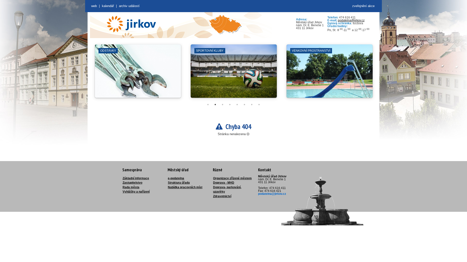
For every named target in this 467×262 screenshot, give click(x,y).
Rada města (131, 187)
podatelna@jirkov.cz (351, 20)
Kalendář (108, 6)
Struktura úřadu (179, 182)
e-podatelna (176, 178)
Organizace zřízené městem (232, 178)
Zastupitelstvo (132, 182)
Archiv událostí (129, 6)
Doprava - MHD (223, 182)
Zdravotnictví (222, 196)
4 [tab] (229, 104)
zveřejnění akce (363, 6)
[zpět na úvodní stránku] (131, 24)
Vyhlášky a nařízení (136, 191)
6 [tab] (244, 104)
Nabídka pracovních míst (185, 187)
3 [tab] (222, 104)
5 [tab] (237, 104)
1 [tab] (208, 104)
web (94, 6)
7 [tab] (251, 104)
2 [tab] (215, 104)
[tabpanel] (138, 73)
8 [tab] (259, 104)
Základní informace (136, 178)
